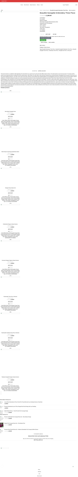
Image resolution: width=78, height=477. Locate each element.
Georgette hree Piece (63, 50)
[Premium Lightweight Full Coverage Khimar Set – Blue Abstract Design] (1, 418)
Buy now (54, 34)
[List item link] (10, 459)
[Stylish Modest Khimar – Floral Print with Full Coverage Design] (1, 412)
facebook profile (62, 450)
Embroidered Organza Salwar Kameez (10, 224)
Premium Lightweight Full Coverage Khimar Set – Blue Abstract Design (17, 416)
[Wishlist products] (72, 5)
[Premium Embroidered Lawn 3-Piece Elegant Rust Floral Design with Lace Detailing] (1, 407)
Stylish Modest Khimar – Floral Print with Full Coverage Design (16, 410)
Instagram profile (62, 452)
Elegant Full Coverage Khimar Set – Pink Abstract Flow (14, 423)
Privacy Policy (42, 456)
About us (41, 450)
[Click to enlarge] (2, 466)
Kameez (7, 73)
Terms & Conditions (43, 458)
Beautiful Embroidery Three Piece (48, 49)
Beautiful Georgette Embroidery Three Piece (64, 49)
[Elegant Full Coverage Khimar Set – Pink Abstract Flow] (1, 425)
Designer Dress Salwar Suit (10, 187)
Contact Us (42, 452)
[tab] (34, 70)
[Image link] (5, 448)
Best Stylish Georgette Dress (10, 111)
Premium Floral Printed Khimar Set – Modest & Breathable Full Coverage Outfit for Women (21, 429)
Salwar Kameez (46, 10)
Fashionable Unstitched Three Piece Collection (10, 332)
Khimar (21, 452)
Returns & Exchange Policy (45, 454)
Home (41, 10)
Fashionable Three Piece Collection (10, 296)
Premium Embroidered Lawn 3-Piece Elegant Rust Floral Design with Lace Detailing (20, 406)
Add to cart (48, 34)
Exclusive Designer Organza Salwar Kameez (10, 260)
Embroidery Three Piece (53, 50)
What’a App (61, 454)
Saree (21, 454)
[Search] (70, 5)
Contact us (61, 456)
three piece (69, 50)
